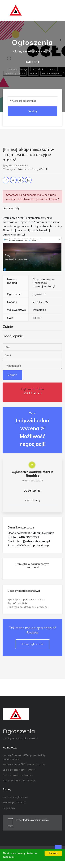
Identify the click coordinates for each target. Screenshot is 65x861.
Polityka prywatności (14, 802)
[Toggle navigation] (57, 10)
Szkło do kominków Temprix (19, 769)
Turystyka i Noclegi (18, 69)
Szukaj (32, 111)
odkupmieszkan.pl (38, 545)
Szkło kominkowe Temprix (18, 775)
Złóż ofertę (32, 500)
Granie (33, 73)
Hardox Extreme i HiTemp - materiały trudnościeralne (24, 757)
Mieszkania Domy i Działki (33, 169)
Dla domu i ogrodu (51, 73)
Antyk (53, 69)
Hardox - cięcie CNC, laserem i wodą (24, 764)
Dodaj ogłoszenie (33, 644)
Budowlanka (38, 69)
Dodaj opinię (32, 490)
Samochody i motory (15, 73)
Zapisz (12, 375)
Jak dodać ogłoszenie (15, 797)
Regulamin (9, 807)
